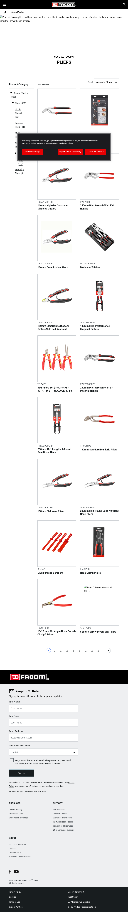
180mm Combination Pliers (52, 267)
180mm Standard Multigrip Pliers (98, 449)
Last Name (14, 716)
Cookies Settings (32, 152)
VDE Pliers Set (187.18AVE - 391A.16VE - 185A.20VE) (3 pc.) (55, 389)
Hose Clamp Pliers (90, 572)
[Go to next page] (108, 650)
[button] (10, 872)
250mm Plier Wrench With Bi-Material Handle (96, 389)
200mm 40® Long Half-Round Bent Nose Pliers (54, 451)
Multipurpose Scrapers (50, 572)
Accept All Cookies (95, 152)
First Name (14, 701)
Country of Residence (19, 745)
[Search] (124, 4)
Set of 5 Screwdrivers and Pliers (98, 631)
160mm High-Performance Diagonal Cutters (52, 207)
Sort (90, 82)
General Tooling (18, 12)
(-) (11, 92)
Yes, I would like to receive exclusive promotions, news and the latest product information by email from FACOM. (43, 762)
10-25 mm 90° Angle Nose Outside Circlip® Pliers (56, 633)
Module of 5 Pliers (90, 267)
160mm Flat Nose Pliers (50, 511)
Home (5, 12)
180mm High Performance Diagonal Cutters (95, 327)
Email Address (16, 731)
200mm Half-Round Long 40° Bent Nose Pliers (99, 512)
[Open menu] (4, 4)
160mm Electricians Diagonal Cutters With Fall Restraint (53, 327)
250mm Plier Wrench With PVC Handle (97, 207)
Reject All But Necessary (70, 152)
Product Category (19, 84)
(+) (12, 102)
